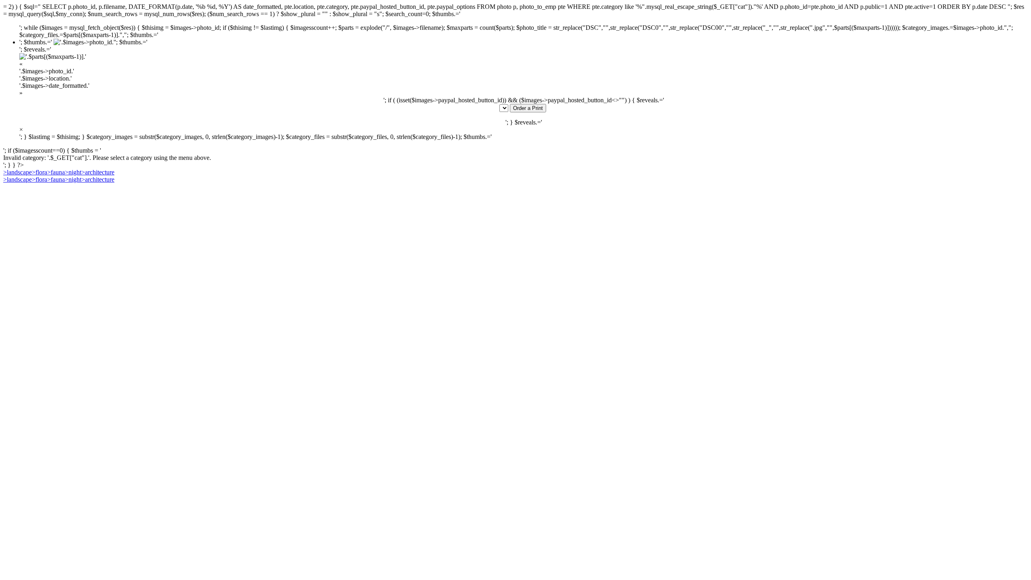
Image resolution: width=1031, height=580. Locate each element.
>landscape (17, 172)
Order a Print (528, 108)
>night (73, 172)
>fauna (56, 172)
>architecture (97, 172)
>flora (39, 172)
